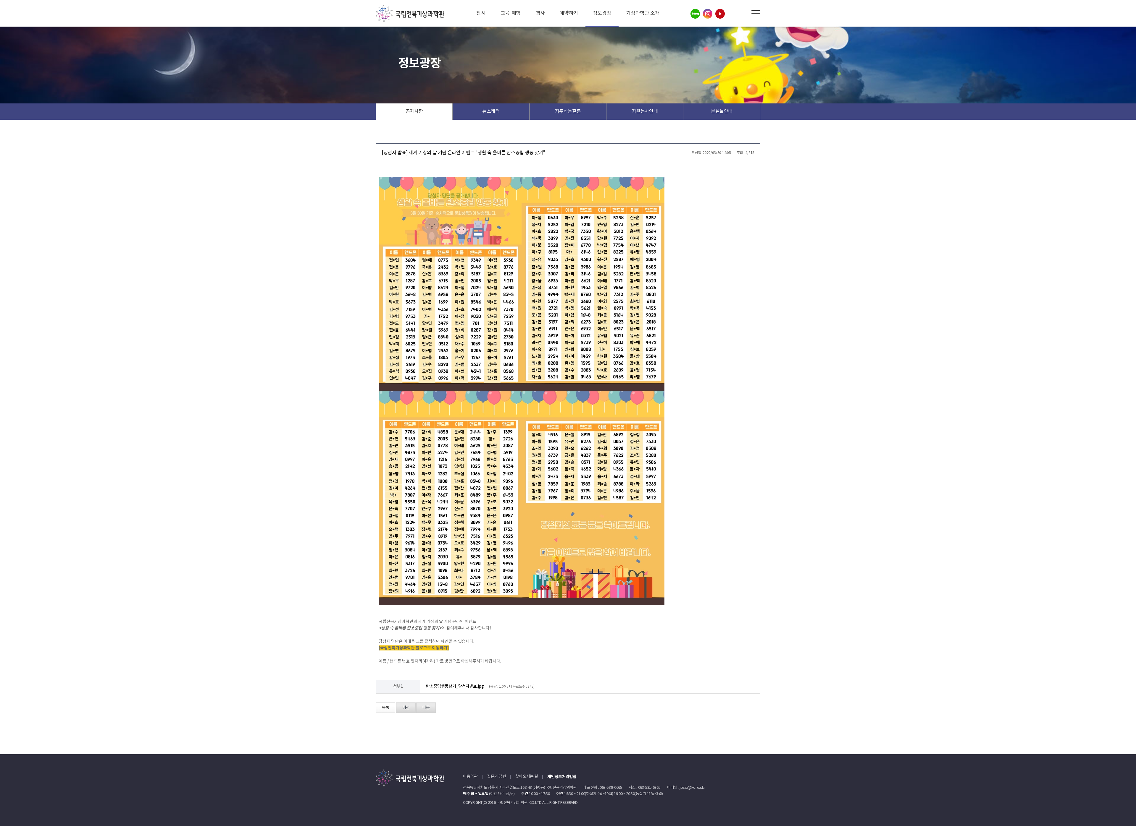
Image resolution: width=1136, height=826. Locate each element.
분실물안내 (721, 111)
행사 (540, 13)
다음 (426, 707)
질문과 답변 (496, 776)
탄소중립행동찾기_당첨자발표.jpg (455, 686)
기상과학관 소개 (642, 13)
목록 (385, 707)
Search (742, 13)
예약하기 (568, 13)
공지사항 (414, 111)
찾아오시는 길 (526, 776)
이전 (405, 707)
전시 (480, 13)
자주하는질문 (568, 111)
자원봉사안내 (645, 111)
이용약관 (470, 776)
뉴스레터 (491, 111)
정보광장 (602, 13)
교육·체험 (511, 13)
